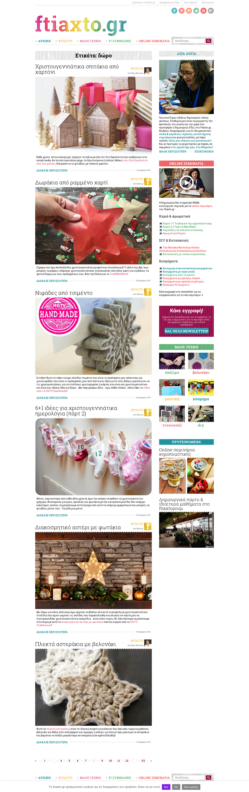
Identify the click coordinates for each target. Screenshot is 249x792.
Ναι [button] (166, 787)
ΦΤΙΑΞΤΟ (65, 41)
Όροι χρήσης (191, 787)
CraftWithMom (119, 274)
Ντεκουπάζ (172, 425)
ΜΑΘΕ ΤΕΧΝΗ (90, 41)
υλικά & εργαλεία (169, 134)
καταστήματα (202, 134)
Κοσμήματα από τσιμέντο (179, 274)
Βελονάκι (201, 372)
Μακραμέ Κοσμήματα (176, 284)
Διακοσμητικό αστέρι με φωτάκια (78, 527)
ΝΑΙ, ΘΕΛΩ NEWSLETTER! (186, 331)
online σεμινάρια (202, 206)
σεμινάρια (165, 137)
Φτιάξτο (137, 68)
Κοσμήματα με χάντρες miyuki (181, 278)
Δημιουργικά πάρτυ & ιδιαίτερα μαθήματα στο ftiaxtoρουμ (184, 504)
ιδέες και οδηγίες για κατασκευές (189, 140)
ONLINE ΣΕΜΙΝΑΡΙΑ (154, 41)
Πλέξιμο (172, 372)
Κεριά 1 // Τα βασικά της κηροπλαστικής (187, 223)
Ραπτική (172, 398)
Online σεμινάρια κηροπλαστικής (177, 452)
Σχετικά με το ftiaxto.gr (143, 2)
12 (126, 760)
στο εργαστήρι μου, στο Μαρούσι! (192, 147)
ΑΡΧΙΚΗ (44, 41)
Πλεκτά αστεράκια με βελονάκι (75, 644)
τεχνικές (187, 134)
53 (143, 760)
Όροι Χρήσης (190, 2)
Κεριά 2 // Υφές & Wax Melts (179, 226)
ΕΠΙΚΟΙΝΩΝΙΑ (204, 151)
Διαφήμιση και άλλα (169, 2)
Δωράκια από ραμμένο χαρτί (71, 182)
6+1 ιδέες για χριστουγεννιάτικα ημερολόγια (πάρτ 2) (76, 410)
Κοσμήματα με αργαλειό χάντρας (183, 281)
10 (110, 760)
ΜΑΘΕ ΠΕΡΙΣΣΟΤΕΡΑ (173, 151)
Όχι (176, 787)
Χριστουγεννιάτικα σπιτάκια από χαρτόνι (77, 69)
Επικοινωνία (208, 2)
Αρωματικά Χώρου (174, 233)
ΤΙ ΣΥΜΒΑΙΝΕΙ (119, 41)
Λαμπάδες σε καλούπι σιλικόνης (183, 230)
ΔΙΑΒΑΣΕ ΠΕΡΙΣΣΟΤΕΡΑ (52, 170)
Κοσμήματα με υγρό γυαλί (179, 271)
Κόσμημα (201, 398)
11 (118, 760)
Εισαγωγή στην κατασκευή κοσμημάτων (187, 268)
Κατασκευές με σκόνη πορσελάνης (184, 254)
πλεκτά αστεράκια (57, 728)
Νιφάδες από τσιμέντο (64, 292)
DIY (201, 425)
